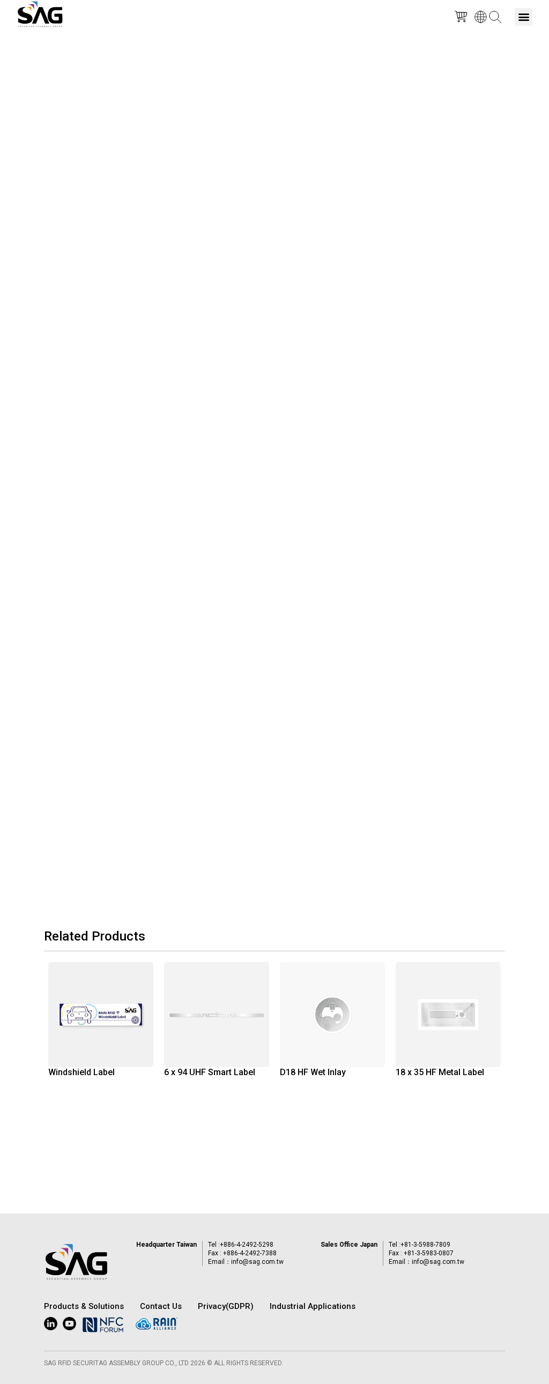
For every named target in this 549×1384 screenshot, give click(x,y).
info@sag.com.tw (257, 1261)
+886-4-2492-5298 (246, 1244)
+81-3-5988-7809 (425, 1244)
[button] (523, 17)
